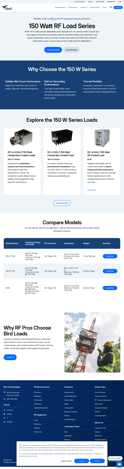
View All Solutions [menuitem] (70, 419)
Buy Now (110, 256)
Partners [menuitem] (97, 412)
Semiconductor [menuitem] (69, 392)
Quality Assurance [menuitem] (100, 439)
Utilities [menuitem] (66, 404)
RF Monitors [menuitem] (38, 404)
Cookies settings (66, 461)
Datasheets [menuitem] (68, 436)
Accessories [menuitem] (38, 432)
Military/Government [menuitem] (70, 412)
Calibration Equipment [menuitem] (41, 408)
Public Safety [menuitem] (68, 400)
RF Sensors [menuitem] (37, 392)
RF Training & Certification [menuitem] (103, 400)
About (104, 7)
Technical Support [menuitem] (101, 396)
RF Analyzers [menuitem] (38, 400)
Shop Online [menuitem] (99, 404)
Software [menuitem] (37, 428)
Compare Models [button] (53, 50)
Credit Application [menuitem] (100, 415)
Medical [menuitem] (66, 415)
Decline (97, 461)
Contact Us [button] (118, 7)
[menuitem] (79, 1)
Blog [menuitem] (65, 432)
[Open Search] (111, 7)
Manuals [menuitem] (67, 439)
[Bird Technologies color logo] (6, 7)
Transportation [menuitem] (69, 408)
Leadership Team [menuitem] (100, 428)
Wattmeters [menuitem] (37, 396)
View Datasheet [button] (71, 50)
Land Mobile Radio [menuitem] (70, 396)
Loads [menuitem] (36, 420)
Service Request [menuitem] (100, 392)
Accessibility (116, 461)
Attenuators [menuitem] (37, 424)
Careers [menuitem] (97, 432)
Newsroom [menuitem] (98, 436)
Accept (81, 461)
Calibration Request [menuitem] (101, 408)
